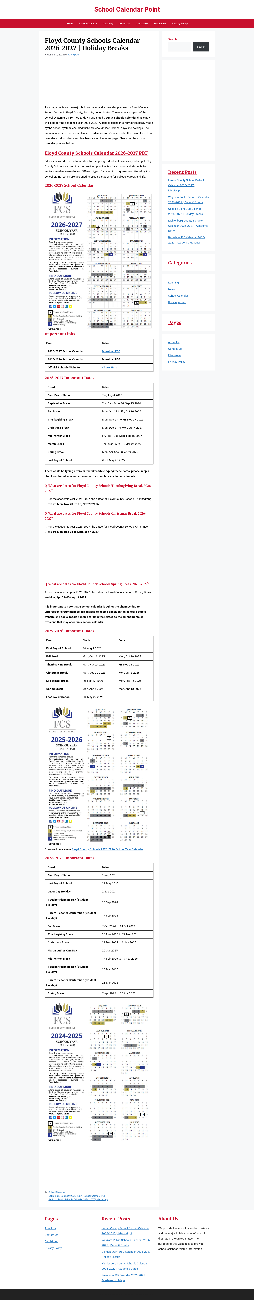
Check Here (109, 367)
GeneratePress (147, 1294)
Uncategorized (177, 302)
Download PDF (111, 351)
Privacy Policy (180, 23)
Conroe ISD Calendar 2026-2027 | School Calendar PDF (77, 1196)
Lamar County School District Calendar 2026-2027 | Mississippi (186, 185)
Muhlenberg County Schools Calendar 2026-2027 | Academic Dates (188, 226)
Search (172, 39)
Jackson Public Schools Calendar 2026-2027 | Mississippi (78, 1199)
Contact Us (142, 23)
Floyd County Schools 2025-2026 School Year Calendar (107, 849)
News (171, 289)
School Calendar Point (127, 9)
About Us (124, 23)
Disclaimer (160, 23)
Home (69, 23)
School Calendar (88, 23)
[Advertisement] (99, 82)
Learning (108, 23)
